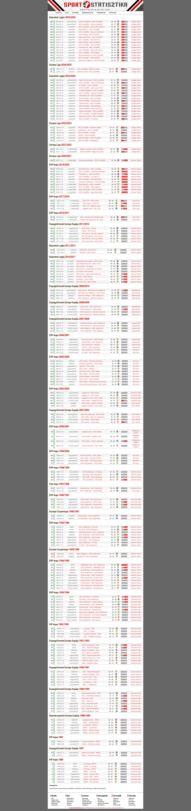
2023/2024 (70, 75)
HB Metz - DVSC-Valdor (87, 366)
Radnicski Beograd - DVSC (90, 645)
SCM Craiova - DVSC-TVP (91, 203)
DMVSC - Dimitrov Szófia (91, 730)
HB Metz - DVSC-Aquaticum (91, 347)
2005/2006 (64, 356)
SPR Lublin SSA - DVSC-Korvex (86, 282)
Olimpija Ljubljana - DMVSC (91, 741)
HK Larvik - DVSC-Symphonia (88, 530)
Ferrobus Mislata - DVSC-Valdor (90, 455)
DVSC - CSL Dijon (89, 631)
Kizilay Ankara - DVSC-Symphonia (92, 580)
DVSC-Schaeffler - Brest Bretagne (90, 106)
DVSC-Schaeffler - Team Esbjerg (89, 53)
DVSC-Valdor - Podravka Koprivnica (90, 361)
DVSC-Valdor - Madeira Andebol (92, 403)
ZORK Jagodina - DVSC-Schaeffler (90, 184)
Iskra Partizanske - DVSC (90, 706)
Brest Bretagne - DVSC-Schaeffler (90, 98)
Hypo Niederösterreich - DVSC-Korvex (88, 264)
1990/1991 (84, 667)
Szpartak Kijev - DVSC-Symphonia (91, 488)
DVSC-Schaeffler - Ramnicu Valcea (88, 69)
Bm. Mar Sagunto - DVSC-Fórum (92, 236)
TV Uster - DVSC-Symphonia (88, 545)
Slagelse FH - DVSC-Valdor (90, 393)
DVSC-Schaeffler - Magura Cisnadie (91, 152)
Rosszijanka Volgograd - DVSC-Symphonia (93, 612)
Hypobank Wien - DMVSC (91, 720)
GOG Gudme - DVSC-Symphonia (89, 540)
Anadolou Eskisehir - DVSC (92, 634)
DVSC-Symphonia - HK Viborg (92, 472)
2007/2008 (84, 318)
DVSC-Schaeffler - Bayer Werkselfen (90, 192)
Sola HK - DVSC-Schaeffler (86, 135)
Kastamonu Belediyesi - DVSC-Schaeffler (92, 160)
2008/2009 (84, 302)
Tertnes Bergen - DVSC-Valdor (89, 376)
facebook (90, 808)
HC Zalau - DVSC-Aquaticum (91, 352)
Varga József (136, 323)
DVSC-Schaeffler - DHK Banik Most (90, 179)
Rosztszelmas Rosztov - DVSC (91, 693)
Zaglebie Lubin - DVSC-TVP (91, 208)
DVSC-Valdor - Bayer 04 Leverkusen (92, 417)
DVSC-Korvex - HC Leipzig (84, 266)
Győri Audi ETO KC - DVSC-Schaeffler (91, 37)
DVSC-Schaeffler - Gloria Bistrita (89, 58)
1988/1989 (85, 715)
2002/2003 (64, 388)
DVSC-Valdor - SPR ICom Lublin (89, 374)
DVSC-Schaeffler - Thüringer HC (89, 177)
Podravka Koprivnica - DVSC (91, 658)
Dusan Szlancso (136, 672)
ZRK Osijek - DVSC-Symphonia (92, 477)
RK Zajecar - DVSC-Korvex (84, 279)
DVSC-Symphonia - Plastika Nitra (91, 504)
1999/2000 (64, 451)
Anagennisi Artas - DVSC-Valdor (92, 398)
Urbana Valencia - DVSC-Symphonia (91, 604)
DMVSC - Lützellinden (90, 728)
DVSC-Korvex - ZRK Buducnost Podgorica (91, 290)
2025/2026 (70, 17)
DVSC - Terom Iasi (87, 701)
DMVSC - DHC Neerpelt (91, 779)
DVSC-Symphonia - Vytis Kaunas (89, 617)
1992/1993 (63, 624)
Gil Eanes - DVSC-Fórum (87, 252)
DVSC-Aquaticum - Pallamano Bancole (92, 312)
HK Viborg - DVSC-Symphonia (92, 474)
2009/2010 (84, 286)
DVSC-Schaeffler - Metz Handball (89, 45)
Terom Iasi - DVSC (87, 698)
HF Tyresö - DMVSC (89, 769)
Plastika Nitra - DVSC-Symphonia (91, 507)
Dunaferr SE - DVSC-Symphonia (87, 556)
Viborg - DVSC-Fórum (89, 231)
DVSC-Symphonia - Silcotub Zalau (92, 578)
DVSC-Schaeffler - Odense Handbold (91, 24)
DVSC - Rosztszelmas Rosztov (91, 696)
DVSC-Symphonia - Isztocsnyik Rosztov (91, 535)
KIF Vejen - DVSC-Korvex (84, 277)
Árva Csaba (136, 491)
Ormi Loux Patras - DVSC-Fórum (92, 241)
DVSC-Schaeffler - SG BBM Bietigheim (91, 114)
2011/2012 (84, 224)
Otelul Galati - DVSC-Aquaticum (90, 307)
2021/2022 (66, 144)
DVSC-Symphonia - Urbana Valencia (91, 602)
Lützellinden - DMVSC (90, 725)
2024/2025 (66, 64)
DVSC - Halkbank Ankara (90, 663)
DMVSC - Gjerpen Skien (91, 774)
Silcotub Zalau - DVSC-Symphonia (88, 516)
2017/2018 (64, 196)
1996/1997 (64, 495)
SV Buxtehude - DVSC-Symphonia (92, 570)
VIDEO (126, 149)
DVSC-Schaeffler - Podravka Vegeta (89, 127)
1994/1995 (64, 560)
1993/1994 (64, 592)
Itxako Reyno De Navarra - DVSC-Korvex (89, 261)
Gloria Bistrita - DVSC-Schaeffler (89, 29)
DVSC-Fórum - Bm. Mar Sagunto (92, 233)
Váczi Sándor (136, 403)
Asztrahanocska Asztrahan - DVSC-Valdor (93, 384)
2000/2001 (64, 426)
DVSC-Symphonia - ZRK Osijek (92, 480)
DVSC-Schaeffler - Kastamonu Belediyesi (92, 171)
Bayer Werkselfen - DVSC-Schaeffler (90, 190)
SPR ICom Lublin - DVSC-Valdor (89, 371)
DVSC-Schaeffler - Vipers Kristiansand (91, 83)
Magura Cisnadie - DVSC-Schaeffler (91, 149)
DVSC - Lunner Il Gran (90, 679)
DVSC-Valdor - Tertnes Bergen (89, 379)
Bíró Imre (136, 350)
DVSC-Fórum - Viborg (89, 228)
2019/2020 (64, 164)
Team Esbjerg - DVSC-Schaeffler (89, 34)
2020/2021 (66, 156)
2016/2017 (64, 212)
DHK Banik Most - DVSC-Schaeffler (90, 169)
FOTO (123, 21)
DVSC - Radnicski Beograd (90, 648)
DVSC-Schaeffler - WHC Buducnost (90, 108)
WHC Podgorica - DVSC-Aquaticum (91, 328)
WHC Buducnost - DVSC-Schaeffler (90, 96)
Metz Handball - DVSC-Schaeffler (89, 42)
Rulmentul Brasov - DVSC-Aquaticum (92, 323)
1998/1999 (64, 467)
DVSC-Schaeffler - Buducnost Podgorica (92, 27)
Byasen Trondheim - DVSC (90, 650)
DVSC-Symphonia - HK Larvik (88, 527)
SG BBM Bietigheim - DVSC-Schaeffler (91, 90)
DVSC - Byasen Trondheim (90, 653)
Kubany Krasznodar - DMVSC (91, 753)
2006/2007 (64, 335)
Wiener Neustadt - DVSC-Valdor (92, 446)
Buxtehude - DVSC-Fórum (88, 250)
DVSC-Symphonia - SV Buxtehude (92, 573)
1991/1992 (84, 640)
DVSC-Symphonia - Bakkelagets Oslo (93, 567)
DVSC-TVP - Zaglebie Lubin (91, 206)
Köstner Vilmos (136, 160)
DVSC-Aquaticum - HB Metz (91, 345)
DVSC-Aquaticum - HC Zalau (91, 350)
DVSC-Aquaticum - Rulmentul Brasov (92, 326)
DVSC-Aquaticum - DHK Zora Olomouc (90, 298)
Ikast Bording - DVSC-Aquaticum (92, 342)
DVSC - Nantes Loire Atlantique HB (91, 217)
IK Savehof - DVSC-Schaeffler (88, 85)
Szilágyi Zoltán (136, 22)
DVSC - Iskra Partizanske (90, 703)
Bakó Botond (136, 290)
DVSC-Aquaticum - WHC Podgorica (91, 331)
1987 (60, 737)
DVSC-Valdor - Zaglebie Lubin (91, 436)
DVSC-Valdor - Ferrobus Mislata (90, 458)
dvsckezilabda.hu (117, 808)
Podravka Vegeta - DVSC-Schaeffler (89, 138)
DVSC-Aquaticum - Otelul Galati (90, 309)
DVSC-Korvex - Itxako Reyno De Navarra (89, 269)
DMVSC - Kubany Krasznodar (91, 755)
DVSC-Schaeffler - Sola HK (86, 133)
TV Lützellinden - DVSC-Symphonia (88, 518)
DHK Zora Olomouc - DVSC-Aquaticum (90, 295)
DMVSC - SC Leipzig (89, 766)
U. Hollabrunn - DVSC (90, 682)
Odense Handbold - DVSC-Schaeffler (91, 22)
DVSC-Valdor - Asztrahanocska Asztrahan (93, 382)
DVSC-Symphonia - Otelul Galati (91, 502)
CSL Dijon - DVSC (89, 629)
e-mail (108, 808)
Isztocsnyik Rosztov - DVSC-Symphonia (91, 532)
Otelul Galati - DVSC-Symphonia (91, 499)
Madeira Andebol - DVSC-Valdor (92, 406)
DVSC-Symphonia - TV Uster (88, 542)
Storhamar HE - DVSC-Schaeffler (89, 47)
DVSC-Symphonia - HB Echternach (92, 585)
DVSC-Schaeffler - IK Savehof (88, 119)
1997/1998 (64, 484)
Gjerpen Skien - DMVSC (91, 777)
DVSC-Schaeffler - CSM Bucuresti (90, 101)
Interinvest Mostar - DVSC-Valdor (91, 463)
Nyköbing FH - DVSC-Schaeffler (88, 130)
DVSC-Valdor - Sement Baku (90, 419)
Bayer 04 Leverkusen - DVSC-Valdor (92, 414)
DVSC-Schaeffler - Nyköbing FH (88, 140)
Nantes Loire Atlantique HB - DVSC (91, 220)
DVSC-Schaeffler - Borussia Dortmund (91, 32)
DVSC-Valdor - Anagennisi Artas (92, 400)
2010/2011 (70, 256)
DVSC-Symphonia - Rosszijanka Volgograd (93, 615)
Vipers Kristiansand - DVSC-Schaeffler (91, 80)
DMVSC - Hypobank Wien (91, 722)
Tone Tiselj (136, 201)
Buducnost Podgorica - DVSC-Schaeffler (92, 60)
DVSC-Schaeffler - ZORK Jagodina (90, 187)
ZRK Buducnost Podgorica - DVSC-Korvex (91, 293)
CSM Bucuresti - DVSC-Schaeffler (90, 103)
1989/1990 (84, 689)
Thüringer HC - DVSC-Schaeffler (89, 174)
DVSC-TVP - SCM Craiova (91, 201)
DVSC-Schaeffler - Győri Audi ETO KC (91, 50)
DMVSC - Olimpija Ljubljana (91, 744)
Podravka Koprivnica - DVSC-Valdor (90, 364)
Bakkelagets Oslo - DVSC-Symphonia (93, 565)
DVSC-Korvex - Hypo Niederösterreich (88, 274)
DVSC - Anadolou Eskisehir (92, 636)
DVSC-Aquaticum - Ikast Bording (92, 339)
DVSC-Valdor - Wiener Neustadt (92, 441)
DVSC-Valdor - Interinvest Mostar (91, 461)
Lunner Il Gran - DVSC (90, 677)
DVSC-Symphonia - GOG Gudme (89, 537)
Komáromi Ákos (136, 393)
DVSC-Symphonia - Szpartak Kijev (91, 491)
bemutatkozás (100, 808)
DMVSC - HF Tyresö (89, 771)
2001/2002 (84, 410)
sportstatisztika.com (77, 808)
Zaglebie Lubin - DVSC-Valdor (91, 432)
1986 (60, 759)
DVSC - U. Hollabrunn (90, 685)
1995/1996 (64, 522)
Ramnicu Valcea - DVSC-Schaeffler (88, 72)
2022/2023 (66, 123)
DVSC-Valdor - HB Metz (87, 369)
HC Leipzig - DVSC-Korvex (84, 271)
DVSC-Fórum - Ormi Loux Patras (92, 239)
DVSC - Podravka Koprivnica (91, 655)
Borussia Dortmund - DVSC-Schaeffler (91, 55)
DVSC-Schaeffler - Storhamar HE (89, 40)
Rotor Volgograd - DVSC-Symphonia (88, 554)
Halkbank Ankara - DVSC (90, 660)
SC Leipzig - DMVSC (89, 764)
